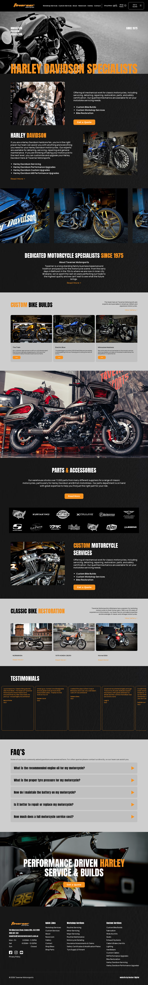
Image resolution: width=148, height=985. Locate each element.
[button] (50, 6)
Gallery (48, 940)
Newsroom (82, 6)
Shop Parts (49, 950)
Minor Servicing (73, 931)
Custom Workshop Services (90, 110)
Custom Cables (112, 953)
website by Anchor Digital (129, 977)
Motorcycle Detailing (75, 940)
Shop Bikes (49, 946)
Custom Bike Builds (86, 107)
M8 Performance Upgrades (117, 956)
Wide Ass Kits (112, 934)
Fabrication (110, 931)
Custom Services (52, 931)
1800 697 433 (13, 933)
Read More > (74, 283)
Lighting (109, 946)
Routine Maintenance (75, 937)
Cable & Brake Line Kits (115, 943)
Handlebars (111, 950)
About (75, 6)
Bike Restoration (84, 113)
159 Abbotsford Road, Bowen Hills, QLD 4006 (24, 930)
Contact (48, 943)
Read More (74, 496)
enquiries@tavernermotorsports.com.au (23, 936)
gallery (90, 6)
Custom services (65, 6)
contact (97, 6)
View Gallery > (131, 310)
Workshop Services (53, 927)
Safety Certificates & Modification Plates (84, 946)
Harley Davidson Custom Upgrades (31, 170)
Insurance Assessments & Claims (80, 943)
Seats (108, 937)
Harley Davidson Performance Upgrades (34, 167)
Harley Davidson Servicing (27, 164)
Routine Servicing (74, 927)
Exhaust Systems (113, 940)
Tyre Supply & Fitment (76, 950)
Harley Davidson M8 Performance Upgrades (36, 173)
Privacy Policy (14, 957)
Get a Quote (84, 122)
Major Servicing (73, 934)
